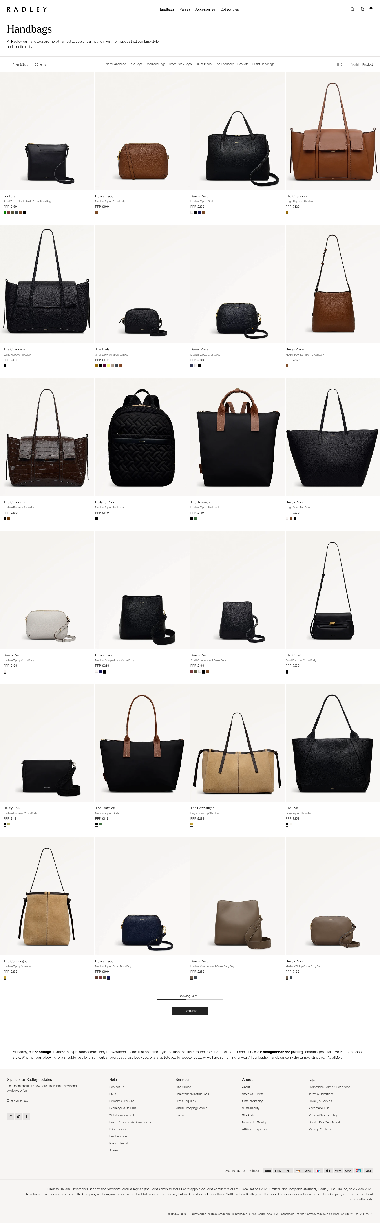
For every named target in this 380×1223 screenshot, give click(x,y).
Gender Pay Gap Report (324, 1122)
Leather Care (118, 1136)
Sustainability (251, 1108)
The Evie (292, 808)
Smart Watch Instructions (192, 1094)
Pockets (243, 64)
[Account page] (362, 9)
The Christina (296, 655)
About (246, 1087)
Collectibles (230, 9)
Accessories (205, 9)
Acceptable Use (319, 1108)
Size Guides (183, 1087)
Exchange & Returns (122, 1108)
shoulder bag (74, 1057)
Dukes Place (203, 64)
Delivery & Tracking (122, 1101)
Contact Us (116, 1087)
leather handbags (271, 1057)
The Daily (102, 349)
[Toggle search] (352, 9)
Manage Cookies (320, 1129)
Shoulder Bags (155, 64)
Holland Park (104, 502)
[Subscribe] (79, 1100)
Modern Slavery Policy (323, 1115)
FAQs (113, 1094)
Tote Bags (135, 64)
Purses (185, 9)
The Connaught (202, 808)
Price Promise (118, 1129)
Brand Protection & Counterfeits (130, 1122)
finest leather (229, 1052)
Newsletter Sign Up (254, 1122)
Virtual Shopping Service (191, 1108)
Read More (335, 1057)
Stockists (248, 1115)
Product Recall (119, 1143)
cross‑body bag (136, 1057)
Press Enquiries (186, 1101)
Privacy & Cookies (320, 1101)
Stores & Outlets (252, 1094)
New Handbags (116, 64)
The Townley (200, 502)
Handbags (166, 9)
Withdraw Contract (121, 1115)
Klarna (180, 1115)
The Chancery (224, 64)
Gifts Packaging (252, 1101)
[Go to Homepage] (27, 9)
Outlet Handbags (263, 64)
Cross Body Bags (180, 64)
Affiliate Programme (255, 1129)
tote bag (170, 1057)
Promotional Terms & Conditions (329, 1087)
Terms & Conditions (321, 1094)
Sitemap (114, 1150)
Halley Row (12, 808)
